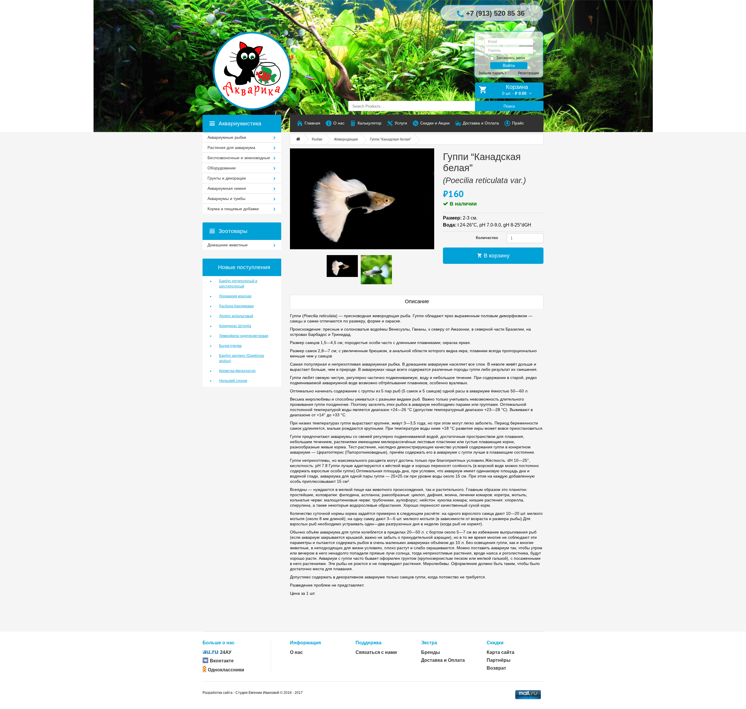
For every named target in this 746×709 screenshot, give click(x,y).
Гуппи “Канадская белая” (390, 139)
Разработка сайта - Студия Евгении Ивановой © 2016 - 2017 (253, 693)
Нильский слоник (233, 381)
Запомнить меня (510, 58)
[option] (342, 266)
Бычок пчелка (230, 346)
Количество (487, 238)
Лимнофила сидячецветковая (243, 336)
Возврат (496, 668)
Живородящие (346, 139)
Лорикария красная (235, 296)
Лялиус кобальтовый (236, 316)
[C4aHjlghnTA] (362, 199)
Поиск (509, 106)
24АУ (225, 652)
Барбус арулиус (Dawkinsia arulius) (241, 358)
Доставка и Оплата (443, 660)
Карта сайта (500, 652)
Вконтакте (222, 660)
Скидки (495, 642)
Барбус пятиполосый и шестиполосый (238, 283)
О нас (296, 652)
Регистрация (528, 73)
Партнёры (499, 660)
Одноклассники (226, 669)
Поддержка (368, 642)
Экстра (429, 642)
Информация (305, 642)
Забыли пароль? (492, 73)
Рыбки (317, 139)
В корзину (496, 255)
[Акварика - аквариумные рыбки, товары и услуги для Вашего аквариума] (258, 59)
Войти (509, 65)
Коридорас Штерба (235, 326)
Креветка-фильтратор (237, 371)
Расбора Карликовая (236, 306)
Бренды (430, 652)
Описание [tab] (417, 301)
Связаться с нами (376, 652)
